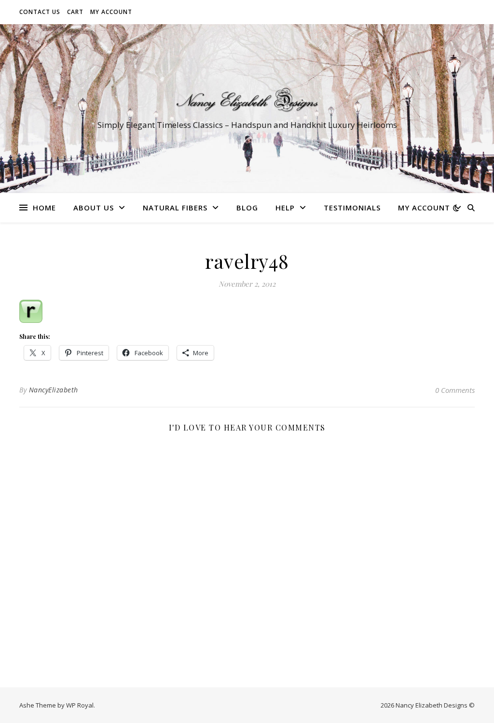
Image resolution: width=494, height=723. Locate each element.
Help (285, 207)
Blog (247, 207)
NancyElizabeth (53, 389)
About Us (93, 207)
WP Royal (80, 705)
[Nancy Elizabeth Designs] (247, 99)
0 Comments (455, 390)
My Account (111, 12)
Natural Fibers (175, 207)
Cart (75, 12)
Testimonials (352, 207)
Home (44, 207)
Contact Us (39, 12)
